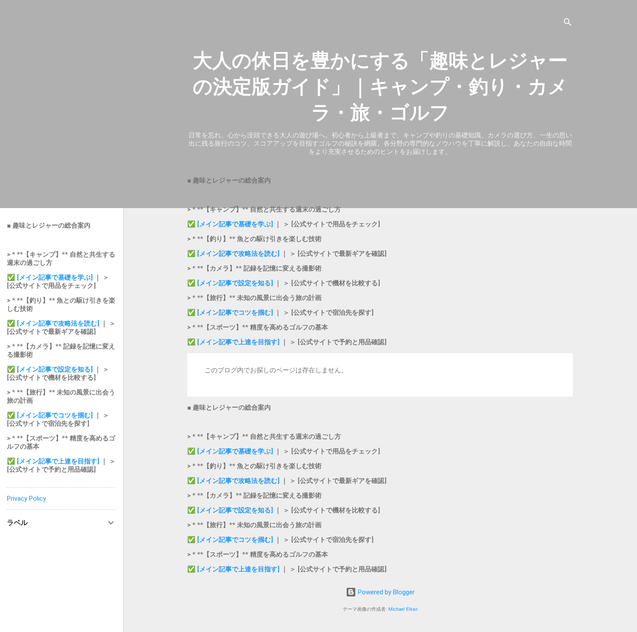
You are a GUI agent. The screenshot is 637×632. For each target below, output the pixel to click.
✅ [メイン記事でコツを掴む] (230, 312)
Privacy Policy (26, 498)
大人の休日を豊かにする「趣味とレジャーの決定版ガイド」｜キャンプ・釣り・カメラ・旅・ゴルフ (380, 86)
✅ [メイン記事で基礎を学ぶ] (231, 224)
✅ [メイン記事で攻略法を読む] (234, 253)
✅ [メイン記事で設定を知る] (230, 283)
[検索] (567, 23)
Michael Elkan (403, 609)
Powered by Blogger (385, 592)
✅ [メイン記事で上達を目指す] (234, 342)
